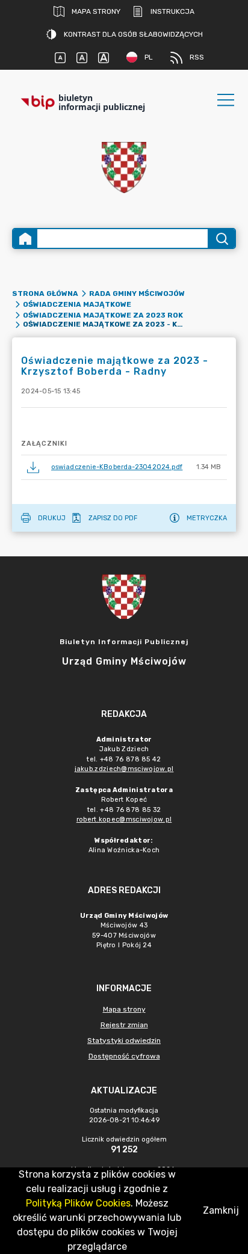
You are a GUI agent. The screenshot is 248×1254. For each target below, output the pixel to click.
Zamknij (221, 1210)
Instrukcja (172, 11)
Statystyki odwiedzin (124, 1040)
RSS (197, 57)
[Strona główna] (25, 238)
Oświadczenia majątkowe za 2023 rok (103, 315)
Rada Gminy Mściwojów (137, 293)
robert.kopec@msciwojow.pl (124, 819)
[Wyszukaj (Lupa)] (221, 238)
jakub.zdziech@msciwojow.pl (124, 769)
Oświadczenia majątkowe (77, 304)
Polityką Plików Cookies (78, 1203)
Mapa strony (96, 11)
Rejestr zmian (124, 1025)
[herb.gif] (124, 167)
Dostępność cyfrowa (124, 1056)
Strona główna (45, 293)
